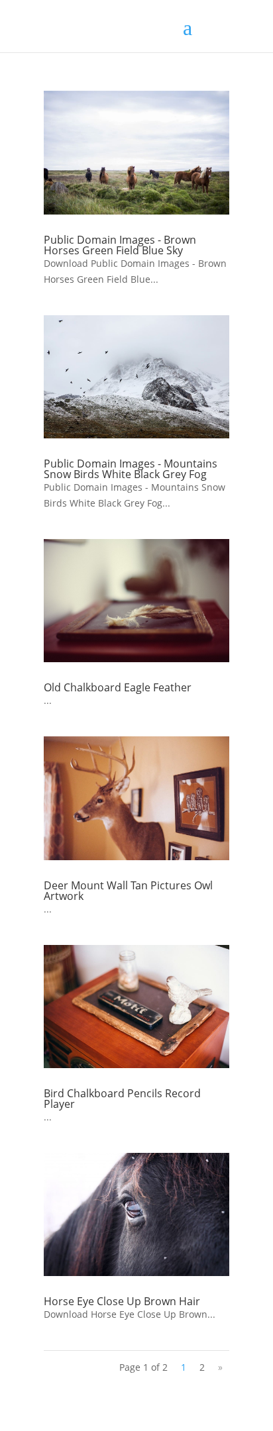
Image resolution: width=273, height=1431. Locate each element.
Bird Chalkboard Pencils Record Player (122, 1098)
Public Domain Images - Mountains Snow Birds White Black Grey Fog (130, 468)
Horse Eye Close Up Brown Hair (122, 1301)
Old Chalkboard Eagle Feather (117, 687)
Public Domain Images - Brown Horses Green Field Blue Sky (120, 245)
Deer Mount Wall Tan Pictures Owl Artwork (128, 890)
